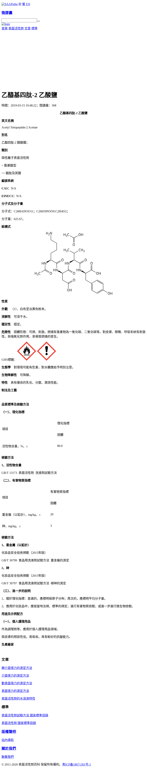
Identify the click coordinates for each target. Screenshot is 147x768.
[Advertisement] (73, 59)
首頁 (5, 28)
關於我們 (9, 748)
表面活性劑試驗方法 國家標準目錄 (25, 715)
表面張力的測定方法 (15, 690)
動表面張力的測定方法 (17, 683)
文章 (27, 28)
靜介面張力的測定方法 (17, 668)
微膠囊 (7, 13)
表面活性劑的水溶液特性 (18, 698)
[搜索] (38, 21)
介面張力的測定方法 (15, 675)
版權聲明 (9, 732)
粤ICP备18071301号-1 (76, 764)
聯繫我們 (8, 756)
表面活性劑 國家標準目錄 (19, 723)
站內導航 (8, 740)
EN (28, 4)
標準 (34, 28)
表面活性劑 (16, 28)
